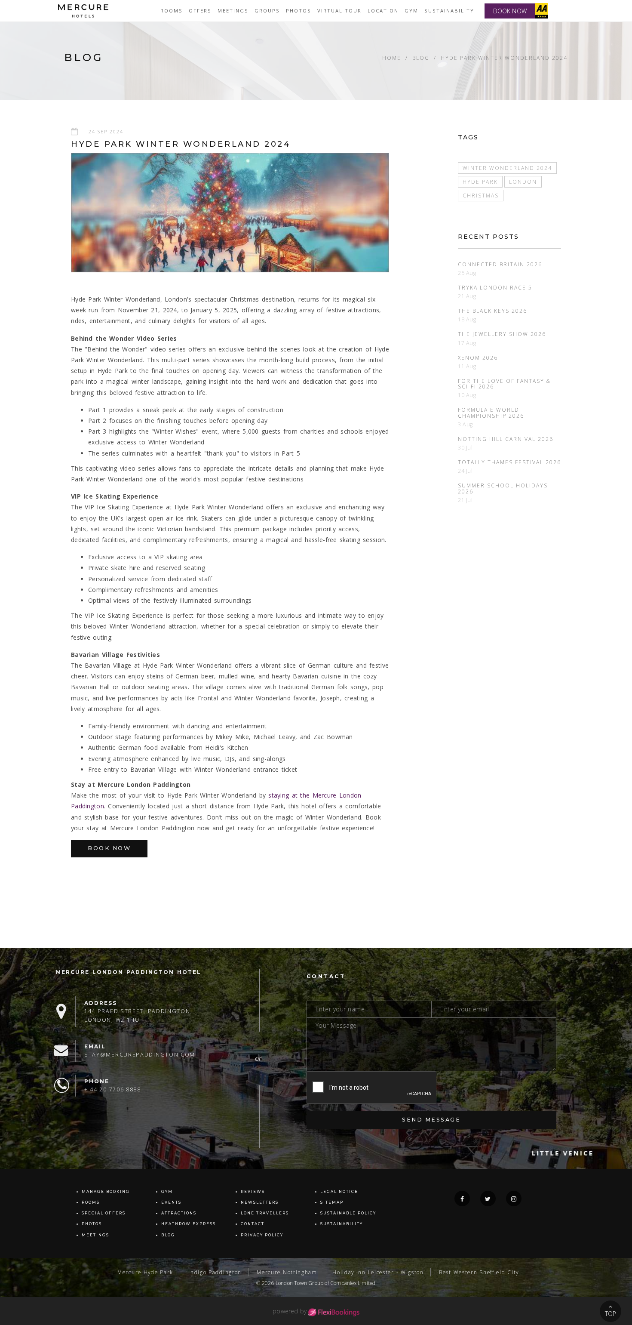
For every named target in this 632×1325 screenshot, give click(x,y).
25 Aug (467, 273)
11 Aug (467, 366)
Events (171, 1202)
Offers (200, 10)
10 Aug (467, 395)
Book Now (109, 848)
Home (391, 57)
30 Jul (465, 447)
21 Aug (467, 296)
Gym (411, 10)
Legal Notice (339, 1191)
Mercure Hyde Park (145, 1272)
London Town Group (299, 1282)
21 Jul (465, 500)
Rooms (171, 10)
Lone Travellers (265, 1213)
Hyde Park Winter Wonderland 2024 (504, 57)
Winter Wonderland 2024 (507, 167)
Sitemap (332, 1202)
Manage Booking (106, 1191)
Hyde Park (480, 181)
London (523, 181)
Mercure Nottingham (287, 1272)
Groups (267, 10)
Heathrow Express (188, 1224)
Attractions (178, 1213)
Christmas (481, 195)
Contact (252, 1224)
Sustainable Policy (348, 1213)
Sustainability (449, 10)
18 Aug (467, 319)
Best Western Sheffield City (479, 1272)
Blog (421, 57)
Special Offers (104, 1213)
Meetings (233, 10)
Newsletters (260, 1202)
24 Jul (465, 471)
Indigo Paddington (215, 1272)
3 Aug (465, 424)
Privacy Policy (262, 1235)
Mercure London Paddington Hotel (128, 972)
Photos (298, 10)
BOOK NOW (510, 11)
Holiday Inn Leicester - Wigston (378, 1272)
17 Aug (467, 343)
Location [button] (383, 10)
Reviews (253, 1191)
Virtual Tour (339, 10)
